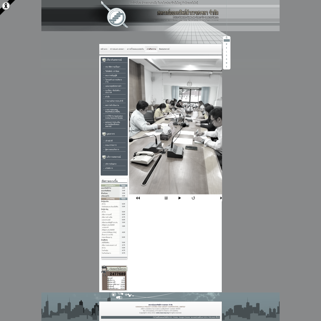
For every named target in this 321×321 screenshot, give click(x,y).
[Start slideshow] (179, 200)
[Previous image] (138, 200)
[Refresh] (193, 200)
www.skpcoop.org (162, 313)
